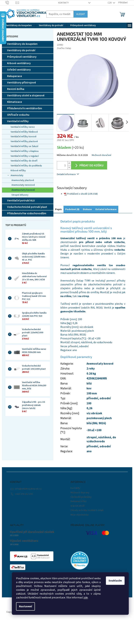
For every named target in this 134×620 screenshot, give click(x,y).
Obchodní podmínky (80, 497)
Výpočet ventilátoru (24, 541)
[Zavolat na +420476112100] (10, 2)
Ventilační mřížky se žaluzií (24, 146)
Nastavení (25, 606)
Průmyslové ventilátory (21, 57)
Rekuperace (14, 76)
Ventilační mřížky (18, 121)
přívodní (92, 398)
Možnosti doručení (101, 155)
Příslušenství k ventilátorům (24, 108)
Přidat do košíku (91, 165)
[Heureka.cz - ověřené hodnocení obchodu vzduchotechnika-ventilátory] (79, 560)
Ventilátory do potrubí (21, 50)
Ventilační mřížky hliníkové (24, 132)
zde (86, 597)
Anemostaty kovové (23, 190)
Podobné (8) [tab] (72, 209)
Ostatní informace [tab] (106, 209)
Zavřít (75, 184)
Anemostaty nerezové (23, 185)
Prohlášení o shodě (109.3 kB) (82, 194)
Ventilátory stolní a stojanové (25, 95)
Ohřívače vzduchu (18, 115)
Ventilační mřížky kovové (23, 136)
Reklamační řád (78, 501)
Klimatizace (14, 102)
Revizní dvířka (15, 89)
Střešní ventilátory (19, 70)
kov (89, 388)
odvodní (105, 398)
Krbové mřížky (18, 170)
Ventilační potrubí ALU (21, 200)
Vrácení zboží (77, 506)
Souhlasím (115, 581)
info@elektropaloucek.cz (28, 489)
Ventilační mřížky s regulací (25, 156)
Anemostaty (17, 175)
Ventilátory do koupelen (22, 44)
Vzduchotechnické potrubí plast (27, 207)
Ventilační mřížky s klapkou (25, 151)
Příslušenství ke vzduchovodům (26, 213)
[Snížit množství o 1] (69, 167)
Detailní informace (66, 174)
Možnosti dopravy (79, 492)
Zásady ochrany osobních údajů (86, 510)
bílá (89, 384)
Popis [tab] (58, 209)
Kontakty (63, 2)
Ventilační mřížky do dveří (24, 161)
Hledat (80, 14)
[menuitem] (18, 25)
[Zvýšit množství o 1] (69, 163)
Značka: (64, 48)
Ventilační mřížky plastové (24, 141)
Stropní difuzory (20, 195)
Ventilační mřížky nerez (23, 127)
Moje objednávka (79, 515)
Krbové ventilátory (19, 63)
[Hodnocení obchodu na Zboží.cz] (17, 567)
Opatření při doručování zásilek (32, 532)
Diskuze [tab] (87, 209)
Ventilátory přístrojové (21, 82)
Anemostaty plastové (23, 180)
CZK (110, 2)
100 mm (92, 393)
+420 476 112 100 (24, 494)
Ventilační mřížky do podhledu (26, 165)
